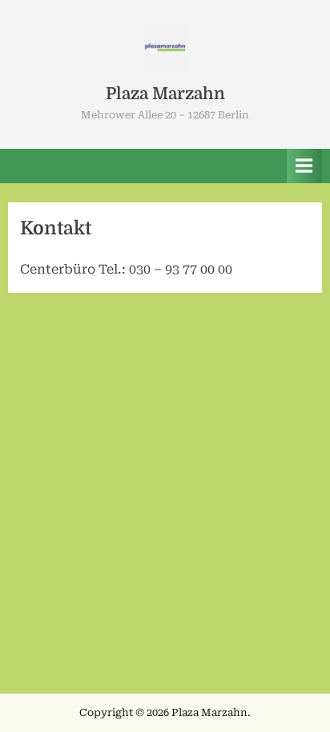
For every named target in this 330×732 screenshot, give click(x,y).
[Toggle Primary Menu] (304, 166)
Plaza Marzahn (165, 93)
